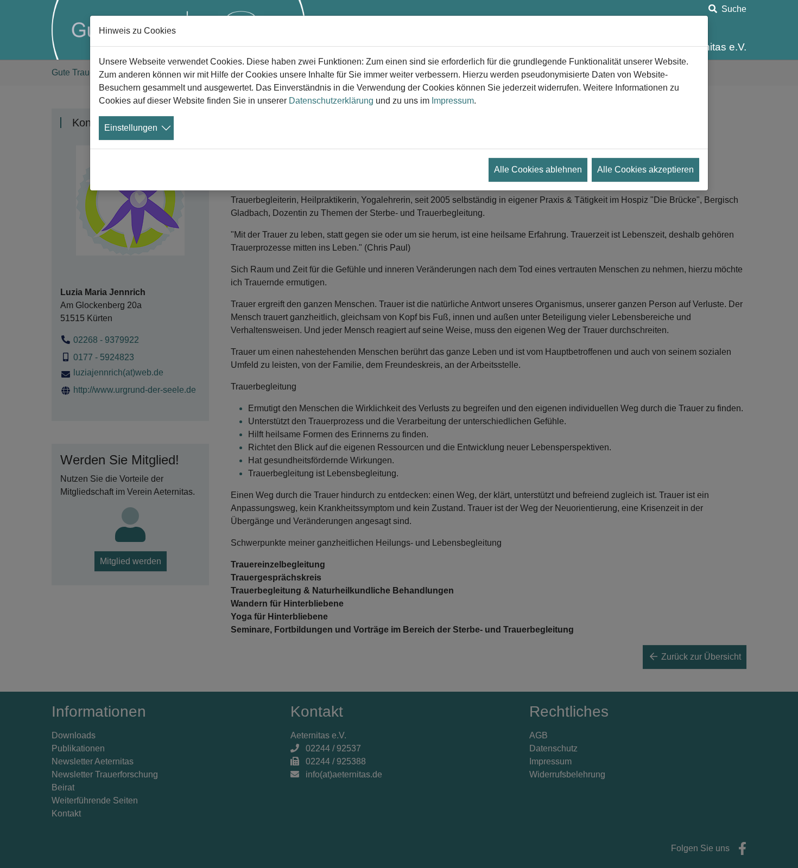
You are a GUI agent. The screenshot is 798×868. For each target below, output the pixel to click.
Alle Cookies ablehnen (538, 169)
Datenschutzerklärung (331, 100)
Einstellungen (130, 127)
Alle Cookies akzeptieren (645, 169)
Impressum (453, 100)
